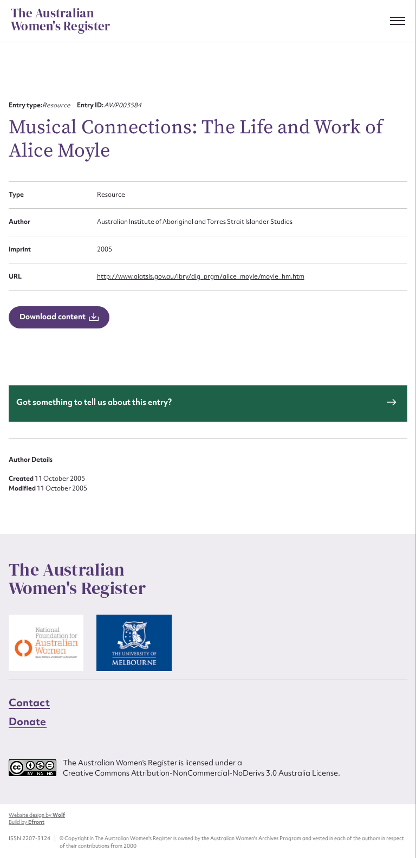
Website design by (37, 814)
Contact (29, 702)
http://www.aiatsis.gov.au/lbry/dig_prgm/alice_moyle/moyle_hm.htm (200, 276)
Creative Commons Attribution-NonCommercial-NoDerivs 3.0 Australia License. (201, 773)
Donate (28, 721)
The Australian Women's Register (60, 20)
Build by (26, 821)
